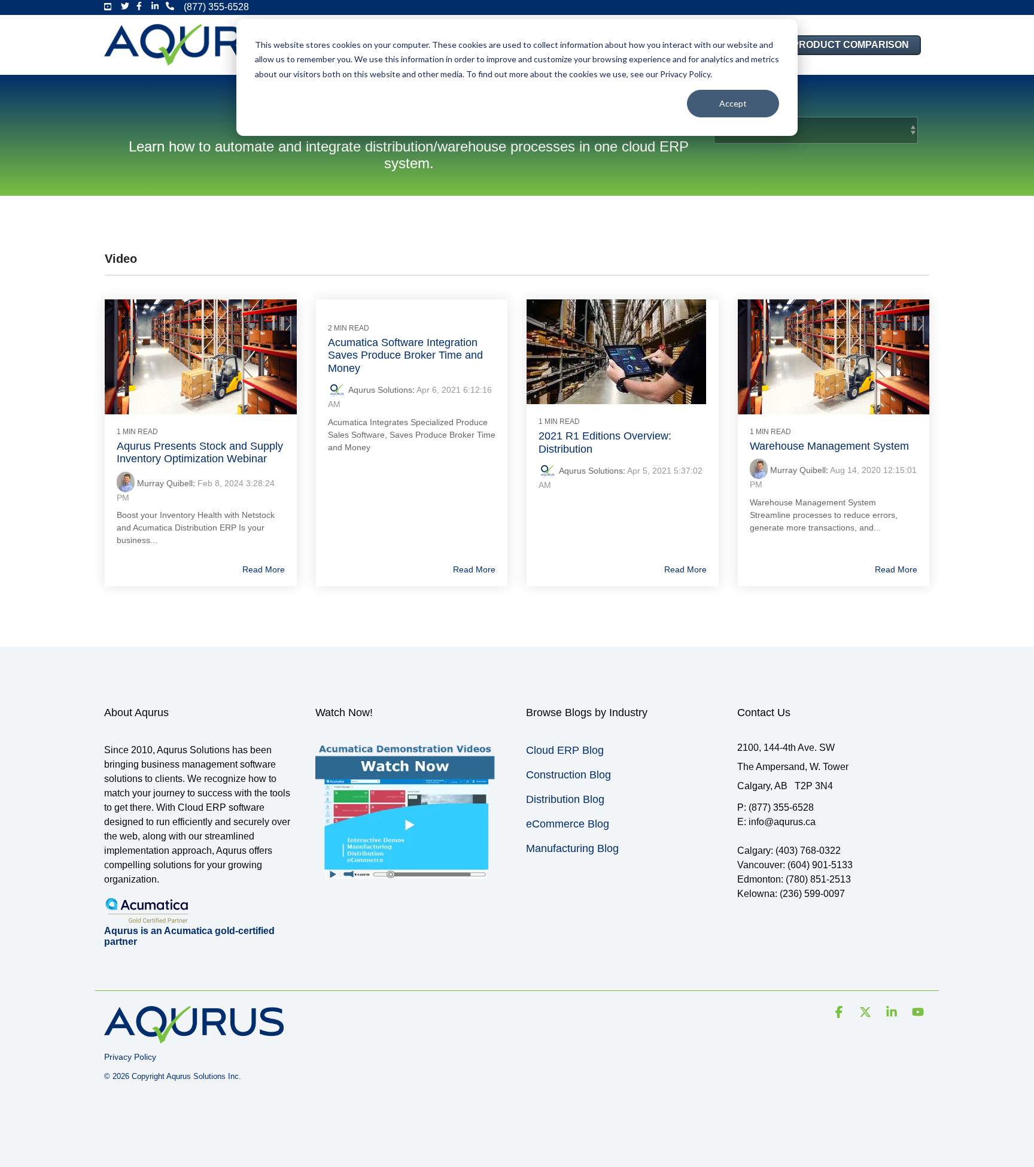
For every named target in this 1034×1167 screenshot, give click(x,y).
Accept (733, 103)
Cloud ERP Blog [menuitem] (565, 750)
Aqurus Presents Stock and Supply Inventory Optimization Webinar (200, 452)
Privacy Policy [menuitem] (130, 1057)
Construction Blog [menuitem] (568, 775)
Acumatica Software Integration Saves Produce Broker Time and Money (405, 355)
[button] (840, 1013)
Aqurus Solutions (380, 390)
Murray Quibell (165, 483)
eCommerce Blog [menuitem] (567, 824)
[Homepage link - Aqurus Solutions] (194, 1037)
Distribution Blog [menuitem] (565, 799)
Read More (263, 569)
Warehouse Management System (829, 446)
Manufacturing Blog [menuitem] (572, 848)
